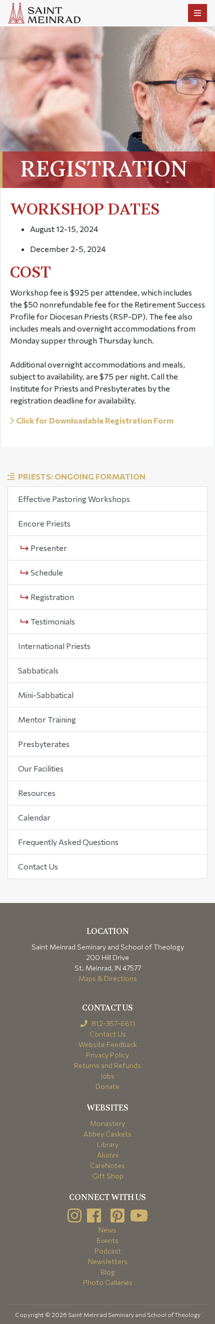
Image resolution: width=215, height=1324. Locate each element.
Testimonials (52, 621)
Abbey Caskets (108, 1134)
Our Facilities (41, 768)
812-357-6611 (113, 1023)
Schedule (46, 572)
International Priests (54, 645)
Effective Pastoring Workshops (74, 499)
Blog (107, 1272)
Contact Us (38, 866)
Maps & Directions (107, 978)
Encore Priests (44, 523)
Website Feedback (107, 1044)
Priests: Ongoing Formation (82, 476)
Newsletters (108, 1261)
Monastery (107, 1123)
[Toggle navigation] (197, 13)
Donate (108, 1086)
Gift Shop (108, 1176)
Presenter (48, 547)
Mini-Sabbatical (46, 695)
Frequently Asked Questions (68, 841)
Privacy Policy (107, 1054)
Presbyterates (44, 743)
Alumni (107, 1154)
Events (107, 1240)
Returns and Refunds (107, 1065)
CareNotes (107, 1165)
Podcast (107, 1250)
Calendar (34, 817)
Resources (37, 793)
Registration (51, 597)
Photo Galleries (107, 1282)
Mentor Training (47, 719)
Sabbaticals (38, 670)
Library (107, 1144)
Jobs (107, 1076)
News (107, 1230)
